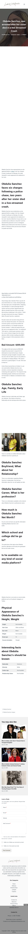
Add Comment (7, 823)
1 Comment (23, 34)
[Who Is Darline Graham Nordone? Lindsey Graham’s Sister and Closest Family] (14, 755)
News (18, 34)
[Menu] (24, 4)
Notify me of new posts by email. (11, 846)
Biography (13, 34)
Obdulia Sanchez (7, 709)
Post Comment (6, 850)
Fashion (14, 891)
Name (5, 807)
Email (4, 812)
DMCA (14, 905)
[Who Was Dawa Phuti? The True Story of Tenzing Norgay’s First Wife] (14, 778)
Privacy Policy (14, 903)
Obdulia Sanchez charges (9, 712)
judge (12, 171)
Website (5, 818)
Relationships (14, 887)
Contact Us (14, 899)
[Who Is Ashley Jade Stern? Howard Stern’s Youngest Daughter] (14, 732)
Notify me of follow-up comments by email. (14, 842)
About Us (14, 901)
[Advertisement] (14, 108)
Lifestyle (14, 889)
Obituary (14, 885)
